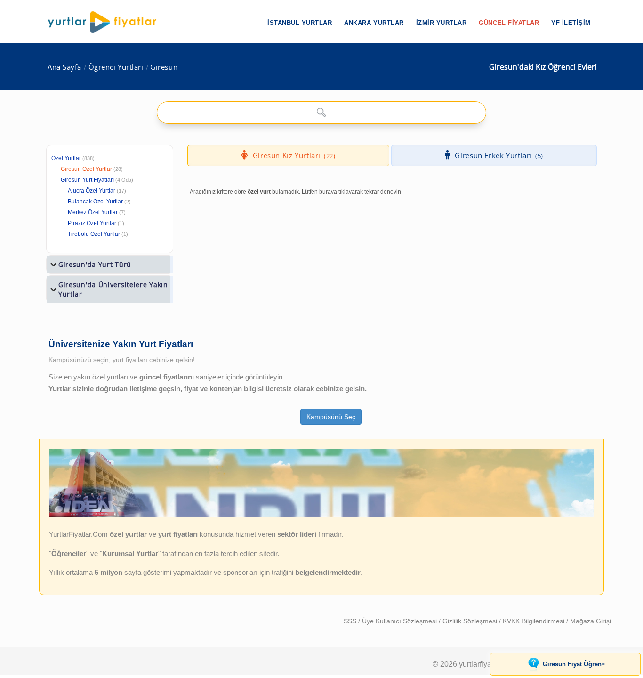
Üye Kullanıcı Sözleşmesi (400, 621)
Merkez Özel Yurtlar (93, 212)
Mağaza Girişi (590, 621)
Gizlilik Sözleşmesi (470, 621)
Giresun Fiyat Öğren (574, 664)
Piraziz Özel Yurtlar (92, 223)
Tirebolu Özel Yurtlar (94, 234)
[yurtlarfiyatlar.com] (107, 22)
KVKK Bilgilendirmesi (534, 621)
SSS (351, 621)
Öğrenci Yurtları (116, 67)
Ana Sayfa (64, 67)
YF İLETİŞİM (571, 22)
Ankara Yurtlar (373, 22)
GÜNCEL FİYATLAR (509, 22)
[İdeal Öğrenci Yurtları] (321, 514)
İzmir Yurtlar (441, 22)
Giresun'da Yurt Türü (94, 264)
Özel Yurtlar (66, 158)
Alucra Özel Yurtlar (91, 190)
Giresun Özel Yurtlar (86, 169)
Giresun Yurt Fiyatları (97, 180)
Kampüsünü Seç (330, 416)
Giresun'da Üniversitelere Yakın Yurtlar (113, 289)
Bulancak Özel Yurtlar (95, 201)
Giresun (163, 67)
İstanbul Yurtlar (299, 22)
